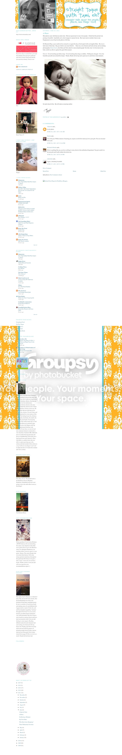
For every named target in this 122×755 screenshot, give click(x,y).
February (22, 735)
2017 (19, 683)
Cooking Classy (22, 267)
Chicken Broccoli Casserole (24, 263)
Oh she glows (19, 326)
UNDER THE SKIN (23, 203)
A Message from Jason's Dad (25, 350)
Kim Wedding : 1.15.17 (23, 217)
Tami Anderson (22, 66)
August (22, 705)
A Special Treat (23, 712)
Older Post (103, 171)
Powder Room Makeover (24, 303)
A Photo (21, 714)
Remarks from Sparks (24, 201)
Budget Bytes (21, 261)
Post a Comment (47, 168)
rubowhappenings (23, 234)
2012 (19, 690)
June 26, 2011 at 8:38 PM (55, 154)
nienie (19, 196)
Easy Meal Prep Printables (24, 286)
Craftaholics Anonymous (25, 302)
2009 (19, 743)
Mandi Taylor (53, 48)
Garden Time (21, 230)
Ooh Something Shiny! (24, 221)
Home (74, 171)
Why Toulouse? (21, 274)
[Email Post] (67, 117)
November (22, 697)
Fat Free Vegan (20, 324)
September (22, 702)
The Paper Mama (23, 272)
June (21, 710)
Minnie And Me (22, 197)
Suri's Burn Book (20, 331)
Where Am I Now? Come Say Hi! (26, 298)
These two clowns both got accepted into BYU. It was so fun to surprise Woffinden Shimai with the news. (26, 210)
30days (20, 285)
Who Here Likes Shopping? (26, 722)
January (22, 737)
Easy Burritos (21, 268)
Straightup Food (20, 322)
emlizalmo (50, 159)
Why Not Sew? (22, 291)
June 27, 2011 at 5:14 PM (55, 164)
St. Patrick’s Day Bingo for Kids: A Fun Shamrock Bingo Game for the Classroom (26, 342)
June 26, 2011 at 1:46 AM (56, 132)
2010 (19, 740)
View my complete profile (24, 69)
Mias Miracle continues (23, 241)
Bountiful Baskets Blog (24, 307)
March (21, 732)
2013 (19, 688)
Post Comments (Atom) (56, 175)
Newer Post (46, 171)
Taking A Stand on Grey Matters (25, 235)
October (22, 700)
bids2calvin (21, 207)
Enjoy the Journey (23, 239)
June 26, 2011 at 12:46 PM (56, 143)
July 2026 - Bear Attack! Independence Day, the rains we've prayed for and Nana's (27, 190)
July (21, 707)
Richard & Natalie (52, 147)
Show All (35, 245)
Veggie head (19, 328)
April (21, 730)
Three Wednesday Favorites (26, 724)
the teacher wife (22, 339)
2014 (19, 685)
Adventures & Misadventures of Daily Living (26, 348)
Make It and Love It (23, 278)
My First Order (23, 719)
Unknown (49, 126)
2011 (19, 693)
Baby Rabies (21, 296)
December (22, 695)
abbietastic (21, 216)
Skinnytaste (21, 180)
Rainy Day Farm (22, 228)
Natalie (49, 136)
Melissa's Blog (22, 187)
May (21, 727)
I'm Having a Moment (24, 717)
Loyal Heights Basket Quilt (24, 292)
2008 (19, 745)
